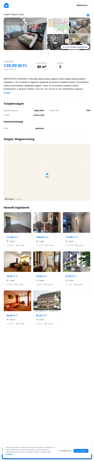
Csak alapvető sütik (65, 451)
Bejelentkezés (82, 5)
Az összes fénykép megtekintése (75, 47)
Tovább (7, 93)
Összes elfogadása (81, 451)
